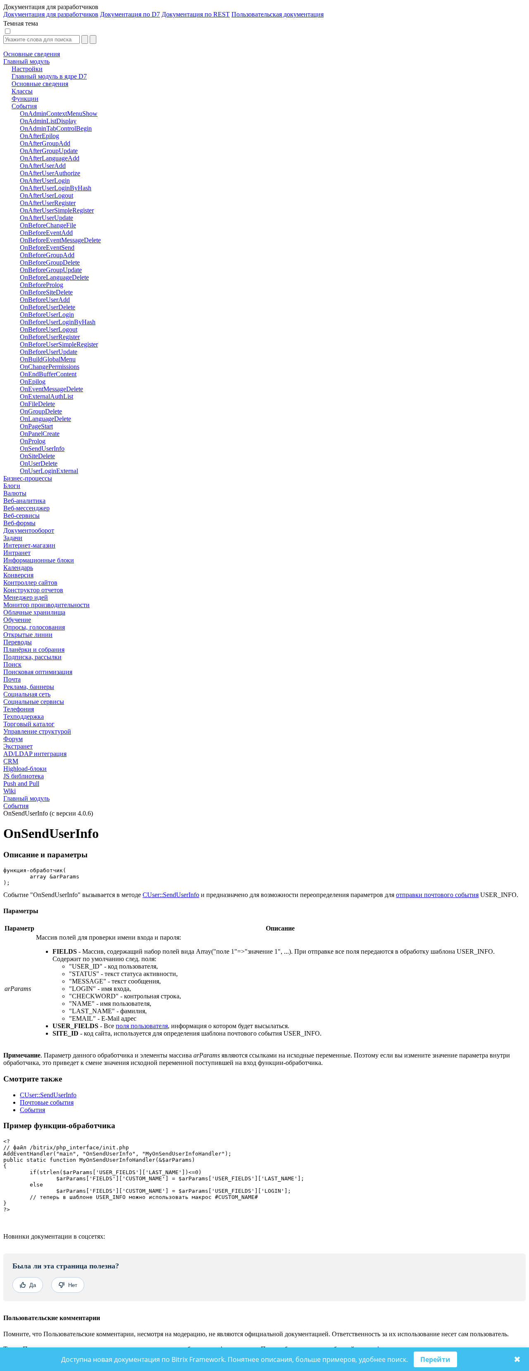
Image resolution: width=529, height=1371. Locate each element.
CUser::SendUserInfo (171, 894)
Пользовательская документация (277, 14)
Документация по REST (196, 14)
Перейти (435, 1359)
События (16, 805)
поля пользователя (142, 1025)
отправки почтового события (437, 894)
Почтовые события (47, 1102)
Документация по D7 (130, 14)
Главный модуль (26, 798)
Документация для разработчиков (50, 14)
